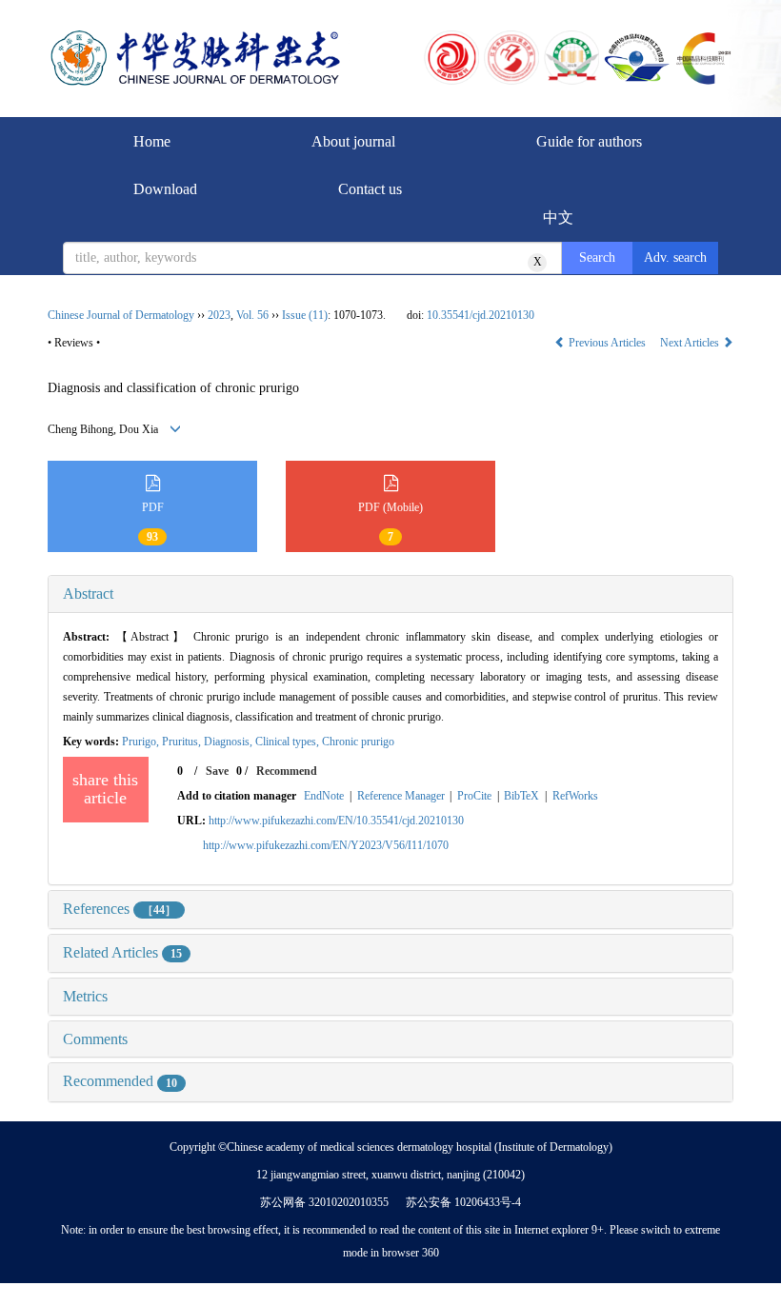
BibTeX (521, 795)
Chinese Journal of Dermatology (121, 315)
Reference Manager (401, 795)
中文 (558, 217)
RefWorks (575, 795)
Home (151, 141)
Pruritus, (183, 741)
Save (217, 771)
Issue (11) (305, 315)
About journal (353, 141)
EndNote (324, 795)
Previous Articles (607, 342)
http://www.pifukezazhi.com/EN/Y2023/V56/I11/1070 (326, 845)
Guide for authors (589, 141)
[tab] (390, 594)
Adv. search (675, 257)
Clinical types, (288, 741)
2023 (219, 315)
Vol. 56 (252, 315)
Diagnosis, (229, 741)
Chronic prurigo (358, 741)
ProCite (474, 795)
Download (165, 189)
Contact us (370, 189)
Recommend (286, 771)
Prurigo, (142, 741)
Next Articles (691, 342)
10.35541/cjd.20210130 (480, 315)
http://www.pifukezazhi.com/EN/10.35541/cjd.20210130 (336, 820)
